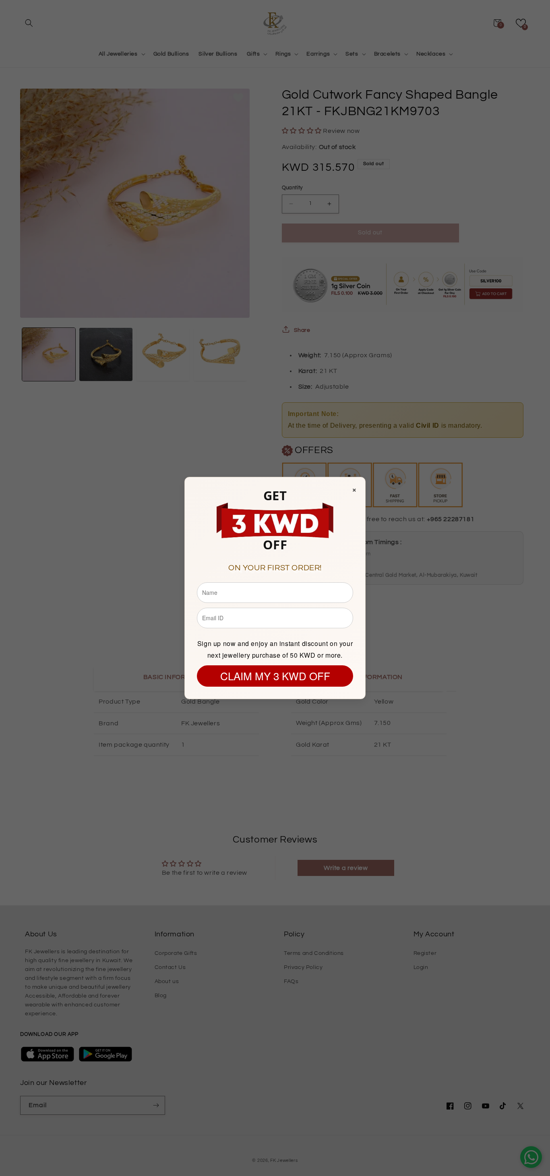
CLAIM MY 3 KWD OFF (275, 675)
